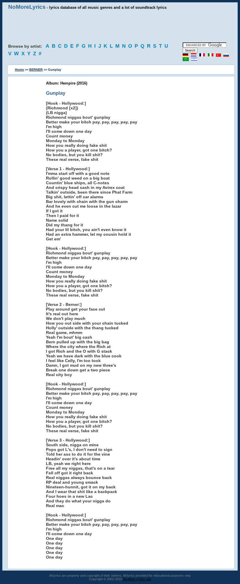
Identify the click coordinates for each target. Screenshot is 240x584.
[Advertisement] (120, 26)
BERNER (36, 69)
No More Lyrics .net (137, 579)
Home (19, 69)
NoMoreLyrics (27, 7)
